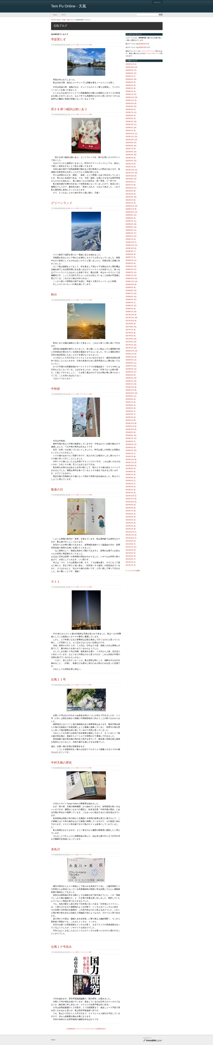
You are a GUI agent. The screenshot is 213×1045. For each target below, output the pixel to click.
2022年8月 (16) (131, 146)
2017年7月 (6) (130, 330)
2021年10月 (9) (131, 176)
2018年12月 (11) (131, 278)
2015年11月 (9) (131, 390)
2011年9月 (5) (130, 541)
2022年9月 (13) (131, 142)
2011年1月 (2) (130, 565)
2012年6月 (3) (130, 514)
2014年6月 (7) (130, 441)
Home (55, 15)
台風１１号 (58, 679)
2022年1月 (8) (130, 167)
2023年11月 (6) (131, 100)
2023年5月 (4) (130, 118)
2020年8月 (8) (130, 218)
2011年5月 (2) (130, 553)
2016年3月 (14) (131, 378)
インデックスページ (147, 51)
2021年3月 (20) (131, 197)
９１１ (55, 581)
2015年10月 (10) (131, 393)
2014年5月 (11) (131, 444)
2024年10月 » (101, 1029)
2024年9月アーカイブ (83, 20)
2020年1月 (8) (130, 239)
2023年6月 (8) (130, 115)
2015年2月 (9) (130, 417)
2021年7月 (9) (130, 185)
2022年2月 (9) (130, 164)
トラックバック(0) (86, 45)
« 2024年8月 (70, 1029)
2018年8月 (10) (131, 290)
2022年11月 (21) (131, 136)
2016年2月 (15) (131, 381)
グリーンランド (61, 203)
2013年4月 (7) (130, 484)
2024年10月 (142, 47)
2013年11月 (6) (131, 462)
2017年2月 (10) (131, 345)
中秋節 (55, 388)
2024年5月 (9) (130, 82)
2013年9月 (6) (130, 468)
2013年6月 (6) (130, 478)
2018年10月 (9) (131, 284)
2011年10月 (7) (131, 538)
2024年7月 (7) (130, 76)
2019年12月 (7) (131, 242)
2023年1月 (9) (130, 130)
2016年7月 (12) (131, 366)
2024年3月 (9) (130, 88)
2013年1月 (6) (130, 493)
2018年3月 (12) (131, 305)
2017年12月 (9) (131, 315)
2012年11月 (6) (131, 499)
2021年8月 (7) (130, 182)
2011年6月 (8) (130, 550)
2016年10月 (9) (131, 357)
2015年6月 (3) (130, 405)
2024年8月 (142, 44)
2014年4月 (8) (130, 447)
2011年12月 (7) (131, 532)
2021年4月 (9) (130, 194)
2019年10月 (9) (131, 248)
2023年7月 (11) (131, 112)
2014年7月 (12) (131, 438)
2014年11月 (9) (131, 426)
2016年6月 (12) (131, 369)
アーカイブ (91, 1029)
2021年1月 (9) (130, 203)
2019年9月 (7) (130, 251)
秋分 (54, 294)
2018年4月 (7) (130, 302)
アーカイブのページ (152, 53)
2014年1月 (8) (130, 456)
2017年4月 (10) (131, 339)
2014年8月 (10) (131, 435)
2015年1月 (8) (130, 420)
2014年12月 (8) (131, 423)
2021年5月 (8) (130, 191)
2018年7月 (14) (131, 293)
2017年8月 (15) (131, 327)
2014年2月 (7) (130, 453)
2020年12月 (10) (131, 206)
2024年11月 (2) (131, 64)
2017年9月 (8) (130, 324)
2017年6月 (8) (130, 333)
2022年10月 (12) (131, 140)
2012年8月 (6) (130, 508)
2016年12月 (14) (131, 351)
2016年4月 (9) (130, 375)
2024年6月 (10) (131, 79)
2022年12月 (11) (131, 134)
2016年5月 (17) (131, 372)
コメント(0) (75, 45)
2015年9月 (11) (131, 396)
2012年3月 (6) (130, 523)
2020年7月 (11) (131, 221)
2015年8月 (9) (130, 399)
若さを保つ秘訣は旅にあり (69, 109)
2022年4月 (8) (130, 158)
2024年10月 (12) (131, 67)
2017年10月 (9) (131, 321)
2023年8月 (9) (130, 109)
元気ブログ (70, 20)
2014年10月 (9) (131, 429)
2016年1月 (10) (131, 384)
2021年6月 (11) (131, 188)
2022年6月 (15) (131, 152)
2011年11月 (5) (131, 535)
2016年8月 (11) (131, 363)
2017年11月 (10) (131, 318)
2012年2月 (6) (130, 526)
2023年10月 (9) (131, 103)
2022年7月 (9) (130, 149)
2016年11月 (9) (131, 354)
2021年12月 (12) (131, 170)
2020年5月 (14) (131, 227)
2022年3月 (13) (131, 161)
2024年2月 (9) (130, 91)
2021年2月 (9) (130, 200)
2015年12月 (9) (131, 387)
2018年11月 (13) (131, 281)
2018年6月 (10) (131, 296)
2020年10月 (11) (131, 212)
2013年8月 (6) (130, 471)
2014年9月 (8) (130, 432)
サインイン (157, 2)
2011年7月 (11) (131, 547)
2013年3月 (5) (130, 487)
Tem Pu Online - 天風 (68, 6)
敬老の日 (57, 489)
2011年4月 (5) (130, 556)
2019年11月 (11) (131, 245)
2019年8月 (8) (130, 254)
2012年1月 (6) (130, 529)
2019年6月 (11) (131, 260)
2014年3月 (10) (131, 450)
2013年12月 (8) (131, 459)
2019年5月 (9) (130, 263)
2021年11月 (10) (131, 173)
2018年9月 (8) (130, 287)
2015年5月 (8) (130, 408)
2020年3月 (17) (131, 233)
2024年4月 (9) (130, 85)
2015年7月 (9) (130, 402)
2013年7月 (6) (130, 474)
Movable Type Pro (153, 1039)
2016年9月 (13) (131, 360)
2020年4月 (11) (131, 230)
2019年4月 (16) (131, 266)
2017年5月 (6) (130, 336)
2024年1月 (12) (131, 94)
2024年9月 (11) (131, 70)
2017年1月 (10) (131, 348)
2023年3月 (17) (131, 124)
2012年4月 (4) (130, 520)
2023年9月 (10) (131, 106)
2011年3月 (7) (130, 559)
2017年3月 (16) (131, 342)
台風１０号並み (61, 946)
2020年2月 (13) (131, 236)
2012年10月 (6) (131, 502)
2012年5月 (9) (130, 517)
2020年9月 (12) (131, 215)
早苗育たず (58, 39)
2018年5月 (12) (131, 299)
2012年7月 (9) (130, 511)
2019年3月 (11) (131, 269)
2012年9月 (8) (130, 505)
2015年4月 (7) (130, 411)
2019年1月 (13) (131, 275)
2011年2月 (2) (130, 562)
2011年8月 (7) (130, 544)
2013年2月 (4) (130, 490)
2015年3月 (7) (130, 414)
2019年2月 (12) (131, 272)
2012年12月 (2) (131, 496)
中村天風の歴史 (61, 762)
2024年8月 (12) (131, 73)
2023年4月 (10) (131, 121)
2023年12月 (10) (131, 97)
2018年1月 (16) (131, 311)
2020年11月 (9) (131, 209)
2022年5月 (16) (131, 155)
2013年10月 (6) (131, 465)
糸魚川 (55, 849)
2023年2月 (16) (131, 127)
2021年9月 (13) (131, 179)
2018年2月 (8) (130, 309)
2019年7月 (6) (130, 257)
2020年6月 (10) (131, 224)
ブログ (63, 15)
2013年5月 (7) (130, 480)
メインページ (81, 1029)
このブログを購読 (133, 571)
